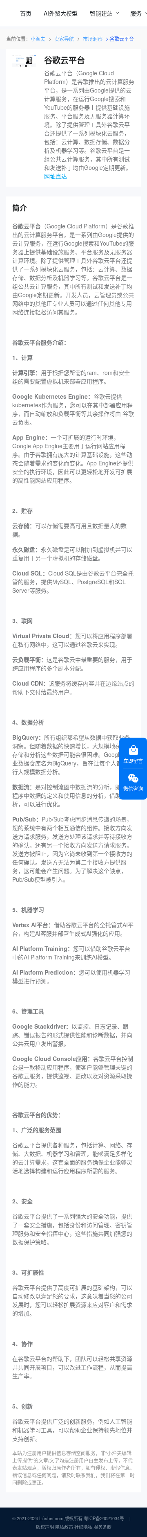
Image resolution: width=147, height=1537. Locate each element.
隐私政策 (64, 1526)
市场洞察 (92, 38)
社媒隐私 (83, 1526)
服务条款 (102, 1526)
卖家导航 (64, 38)
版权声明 (45, 1526)
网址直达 (55, 176)
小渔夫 (38, 38)
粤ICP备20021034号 (104, 1518)
